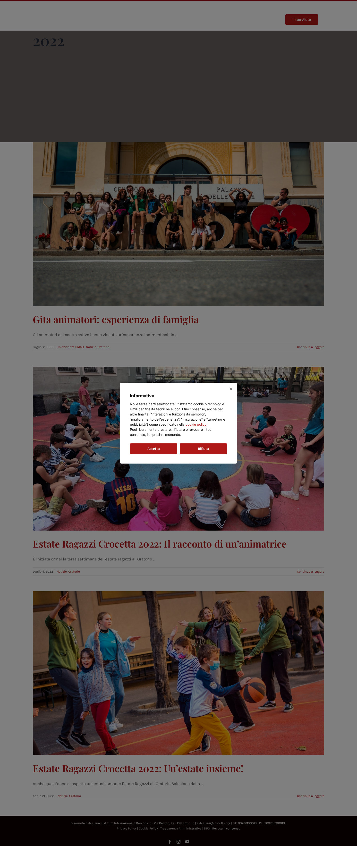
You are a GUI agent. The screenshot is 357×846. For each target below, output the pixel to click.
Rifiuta (203, 448)
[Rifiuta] (230, 388)
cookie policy (196, 424)
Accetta (153, 448)
